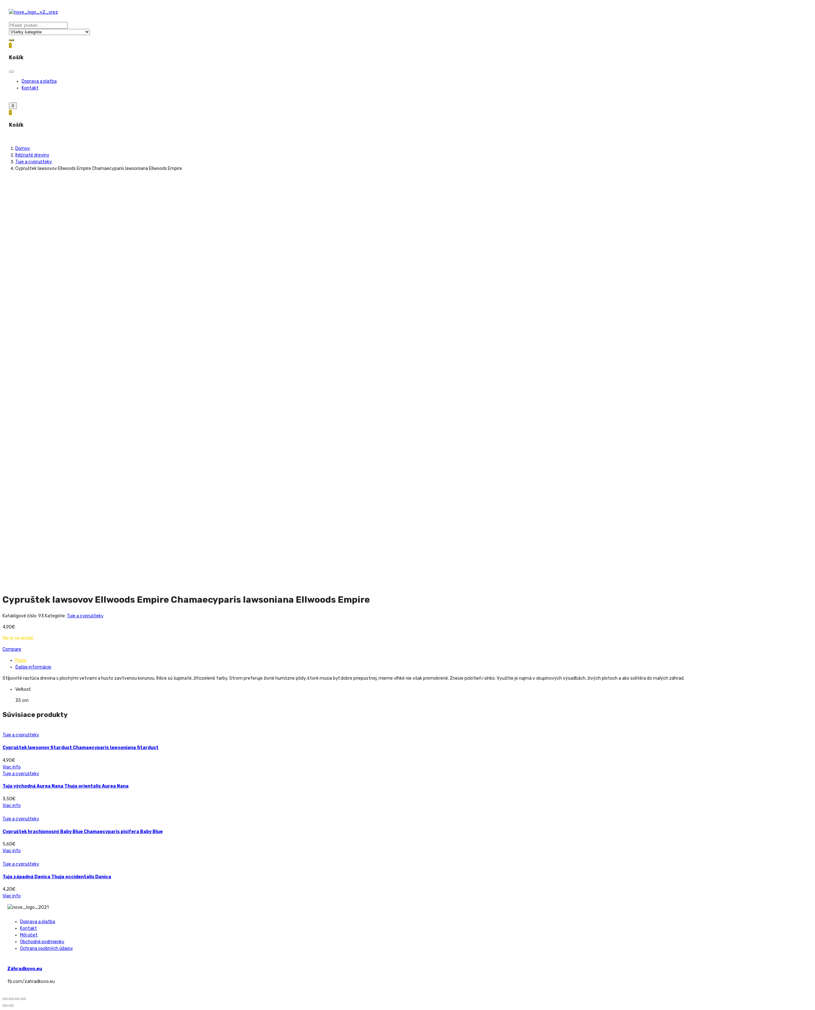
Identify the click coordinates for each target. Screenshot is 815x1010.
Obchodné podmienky (42, 941)
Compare (12, 649)
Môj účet (29, 935)
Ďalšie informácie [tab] (33, 667)
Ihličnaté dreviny (32, 155)
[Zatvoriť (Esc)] (5, 999)
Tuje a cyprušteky (33, 162)
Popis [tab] (20, 660)
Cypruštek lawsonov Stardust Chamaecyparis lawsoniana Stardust (81, 747)
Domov (22, 148)
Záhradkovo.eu (24, 968)
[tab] (413, 660)
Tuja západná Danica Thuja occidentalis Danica (57, 877)
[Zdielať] (11, 999)
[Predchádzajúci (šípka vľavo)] (5, 1005)
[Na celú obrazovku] (17, 999)
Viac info (12, 767)
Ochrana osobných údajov (46, 948)
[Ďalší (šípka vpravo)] (11, 1005)
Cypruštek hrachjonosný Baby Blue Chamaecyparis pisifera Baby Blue (83, 831)
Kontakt (30, 88)
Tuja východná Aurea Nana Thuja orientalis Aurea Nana (66, 786)
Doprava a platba (39, 81)
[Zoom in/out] (23, 999)
